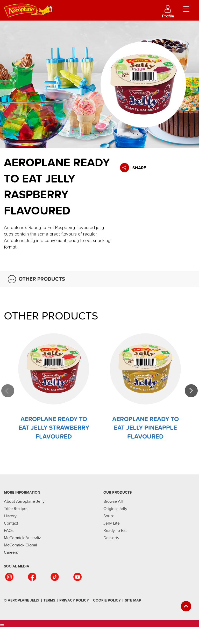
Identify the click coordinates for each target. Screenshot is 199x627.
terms (49, 600)
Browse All (113, 501)
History (10, 516)
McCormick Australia (22, 537)
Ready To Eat (115, 530)
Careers (11, 552)
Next (191, 390)
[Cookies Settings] (2, 625)
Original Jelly (115, 508)
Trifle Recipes (16, 508)
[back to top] (186, 606)
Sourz (108, 516)
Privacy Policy (74, 600)
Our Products (117, 492)
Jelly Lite (111, 523)
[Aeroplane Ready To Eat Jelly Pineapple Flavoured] (145, 369)
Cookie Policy (107, 600)
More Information (22, 492)
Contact (11, 523)
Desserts (111, 537)
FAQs (8, 530)
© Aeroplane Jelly (21, 600)
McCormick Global (20, 545)
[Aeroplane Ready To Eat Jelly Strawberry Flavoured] (53, 369)
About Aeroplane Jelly (24, 501)
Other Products (42, 279)
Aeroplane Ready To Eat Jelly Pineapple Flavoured (145, 427)
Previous (7, 390)
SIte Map (133, 600)
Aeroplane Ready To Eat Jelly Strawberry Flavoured (53, 427)
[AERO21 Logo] (41, 9)
